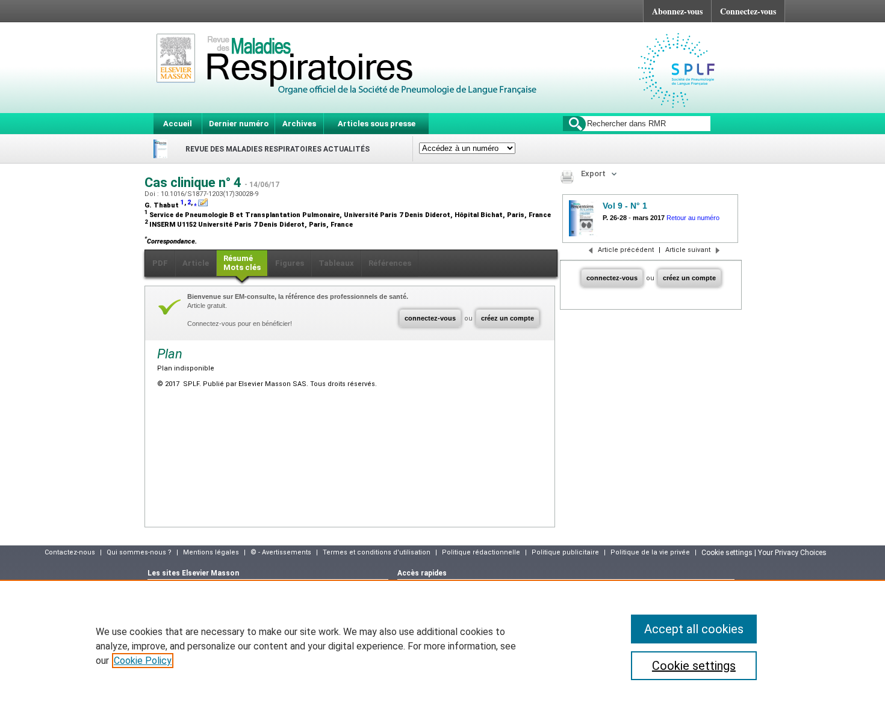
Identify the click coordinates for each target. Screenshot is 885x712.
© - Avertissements (280, 552)
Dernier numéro (239, 123)
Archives (299, 123)
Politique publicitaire (565, 552)
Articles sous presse (376, 123)
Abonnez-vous (677, 11)
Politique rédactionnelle (481, 552)
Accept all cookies (694, 629)
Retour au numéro (692, 217)
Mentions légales (211, 552)
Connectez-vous (748, 11)
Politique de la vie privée (650, 552)
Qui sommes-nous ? (139, 552)
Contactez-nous (70, 552)
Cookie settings (694, 665)
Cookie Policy (143, 660)
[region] (442, 646)
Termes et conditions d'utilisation (376, 552)
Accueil (177, 123)
